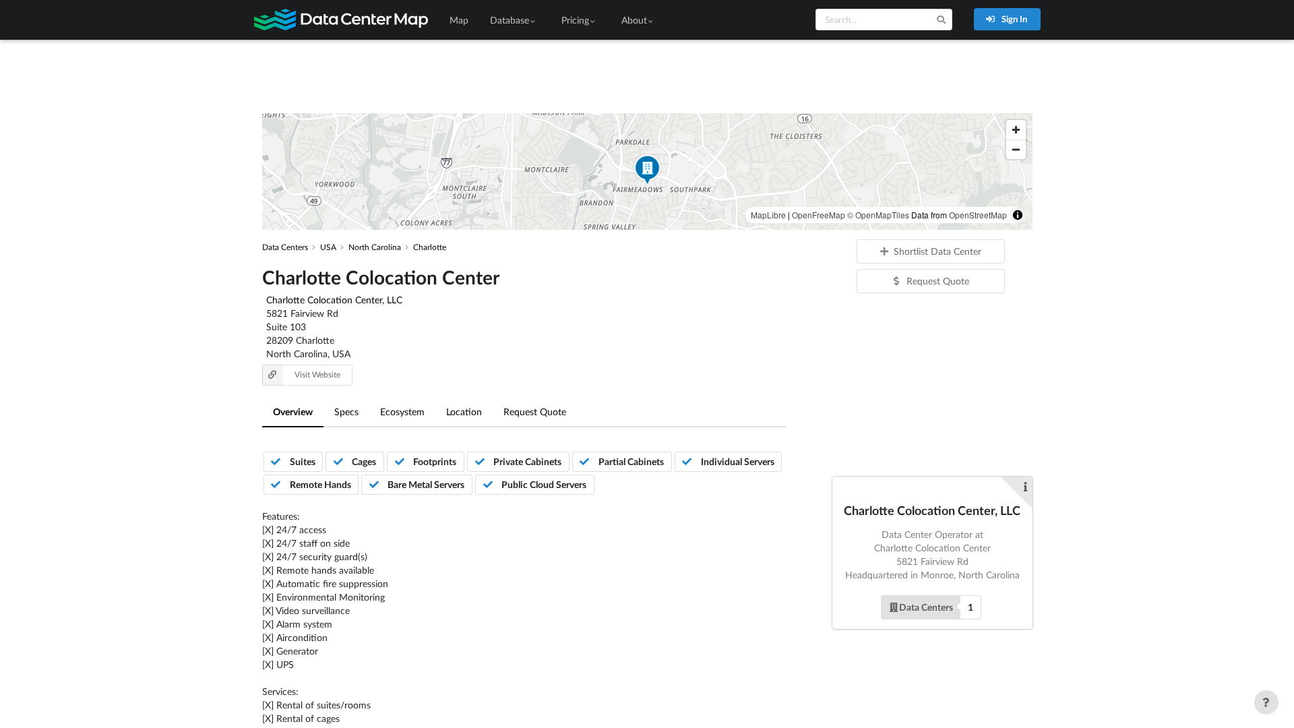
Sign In (1013, 18)
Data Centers (926, 607)
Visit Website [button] (317, 374)
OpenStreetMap (978, 214)
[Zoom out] (1016, 149)
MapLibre (768, 214)
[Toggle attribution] (1018, 215)
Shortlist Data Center (937, 251)
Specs (346, 411)
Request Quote (534, 411)
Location (464, 411)
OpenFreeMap (818, 214)
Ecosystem (402, 411)
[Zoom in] (1016, 130)
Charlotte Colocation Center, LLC (334, 299)
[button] (647, 171)
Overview (293, 411)
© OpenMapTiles (878, 214)
